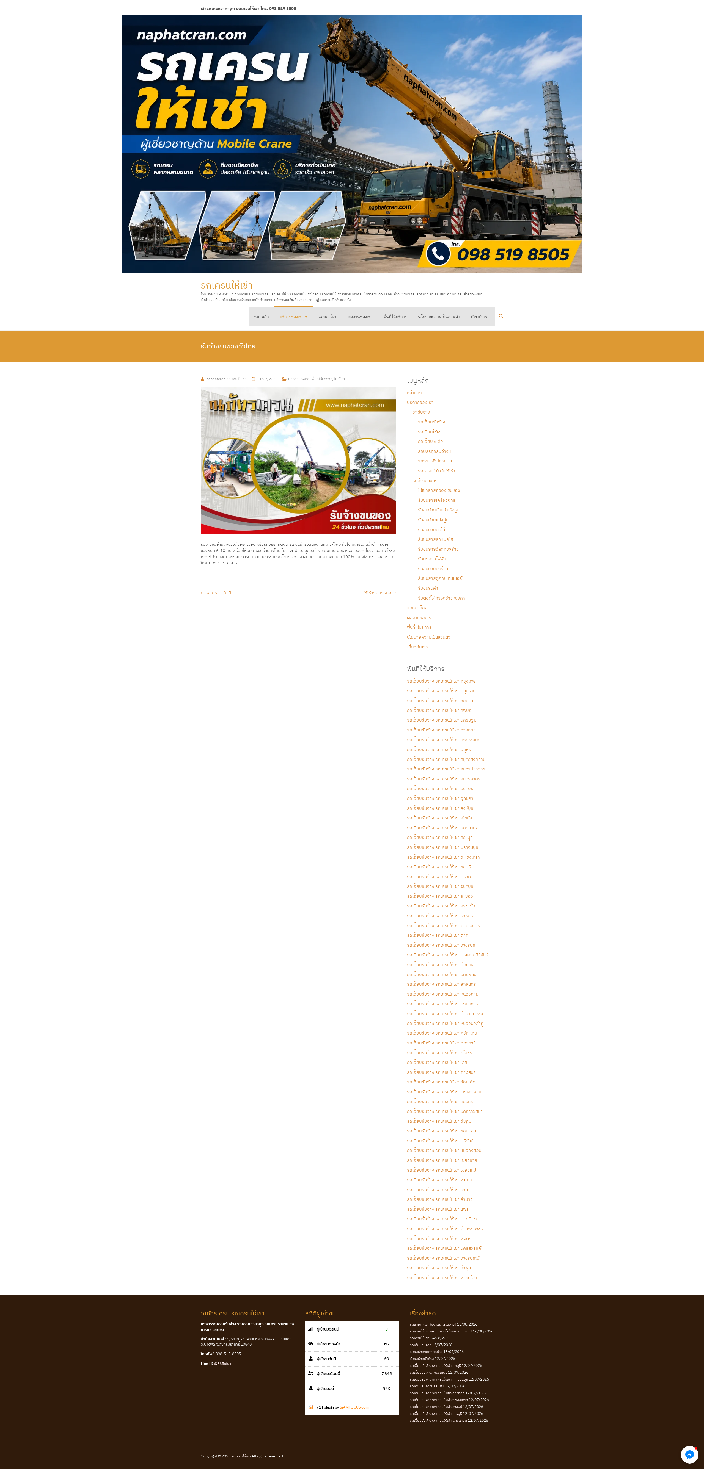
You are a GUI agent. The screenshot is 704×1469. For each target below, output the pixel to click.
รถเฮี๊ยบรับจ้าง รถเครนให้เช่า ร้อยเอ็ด (441, 1082)
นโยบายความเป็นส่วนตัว (439, 316)
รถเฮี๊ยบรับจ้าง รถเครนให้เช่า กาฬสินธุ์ (441, 1072)
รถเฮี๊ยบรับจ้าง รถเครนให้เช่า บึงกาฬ (440, 964)
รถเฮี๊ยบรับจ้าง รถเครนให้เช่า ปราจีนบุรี (442, 847)
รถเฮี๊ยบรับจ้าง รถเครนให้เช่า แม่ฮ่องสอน (444, 1150)
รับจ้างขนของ (425, 480)
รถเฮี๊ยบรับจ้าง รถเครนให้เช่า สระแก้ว (441, 905)
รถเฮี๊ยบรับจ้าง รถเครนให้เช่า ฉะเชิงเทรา (443, 857)
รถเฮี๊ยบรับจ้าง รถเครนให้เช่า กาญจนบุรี (443, 925)
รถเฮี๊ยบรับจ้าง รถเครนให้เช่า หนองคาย (443, 994)
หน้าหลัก (261, 316)
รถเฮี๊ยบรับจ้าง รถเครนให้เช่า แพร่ (438, 1209)
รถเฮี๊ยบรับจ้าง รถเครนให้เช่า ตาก (437, 935)
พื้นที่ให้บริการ (395, 316)
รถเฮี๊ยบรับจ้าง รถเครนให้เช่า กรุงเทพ (441, 681)
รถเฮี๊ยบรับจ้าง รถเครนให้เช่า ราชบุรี (440, 915)
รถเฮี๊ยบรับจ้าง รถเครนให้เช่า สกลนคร (441, 984)
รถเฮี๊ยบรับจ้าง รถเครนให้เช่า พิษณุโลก (442, 1277)
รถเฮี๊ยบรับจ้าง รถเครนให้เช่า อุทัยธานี (441, 798)
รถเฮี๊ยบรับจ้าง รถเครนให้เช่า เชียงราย (442, 1160)
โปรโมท (339, 378)
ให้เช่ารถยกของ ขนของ (439, 490)
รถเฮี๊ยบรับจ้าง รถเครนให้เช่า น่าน (437, 1189)
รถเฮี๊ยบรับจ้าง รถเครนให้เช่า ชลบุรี (439, 866)
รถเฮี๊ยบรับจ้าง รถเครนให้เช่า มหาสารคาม (444, 1091)
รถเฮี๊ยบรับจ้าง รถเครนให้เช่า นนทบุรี (440, 788)
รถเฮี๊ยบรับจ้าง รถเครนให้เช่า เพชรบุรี (441, 945)
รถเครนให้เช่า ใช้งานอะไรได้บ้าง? (433, 1324)
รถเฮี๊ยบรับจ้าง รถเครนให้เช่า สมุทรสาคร (443, 778)
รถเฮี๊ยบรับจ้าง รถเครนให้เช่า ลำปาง (440, 1199)
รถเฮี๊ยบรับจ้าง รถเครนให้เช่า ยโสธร (439, 1052)
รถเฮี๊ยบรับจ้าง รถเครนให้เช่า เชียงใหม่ (441, 1170)
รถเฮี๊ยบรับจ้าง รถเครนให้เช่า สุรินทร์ (440, 1101)
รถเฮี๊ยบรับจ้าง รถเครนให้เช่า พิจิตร (439, 1238)
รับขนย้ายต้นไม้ (431, 529)
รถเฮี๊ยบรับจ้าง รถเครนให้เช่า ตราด (439, 876)
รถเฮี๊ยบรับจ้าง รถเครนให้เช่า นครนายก (443, 827)
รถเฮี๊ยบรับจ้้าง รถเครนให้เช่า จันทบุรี (440, 886)
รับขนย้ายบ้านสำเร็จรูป (439, 509)
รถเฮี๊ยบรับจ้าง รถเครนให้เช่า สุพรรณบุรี (443, 739)
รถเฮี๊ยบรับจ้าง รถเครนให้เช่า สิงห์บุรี (440, 808)
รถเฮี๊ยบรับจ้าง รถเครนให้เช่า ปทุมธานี (441, 690)
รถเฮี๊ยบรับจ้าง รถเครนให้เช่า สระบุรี (440, 837)
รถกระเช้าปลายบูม (435, 461)
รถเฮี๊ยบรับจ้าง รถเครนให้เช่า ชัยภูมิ (439, 1121)
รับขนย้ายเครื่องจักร (436, 500)
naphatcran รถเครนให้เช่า (226, 378)
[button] (689, 1455)
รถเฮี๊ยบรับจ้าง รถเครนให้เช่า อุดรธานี (441, 1043)
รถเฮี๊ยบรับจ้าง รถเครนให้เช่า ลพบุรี (439, 710)
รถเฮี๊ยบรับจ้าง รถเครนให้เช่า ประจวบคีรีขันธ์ (447, 954)
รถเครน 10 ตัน (217, 592)
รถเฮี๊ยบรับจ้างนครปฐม (427, 1386)
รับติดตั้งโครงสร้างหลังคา (441, 598)
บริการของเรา (292, 316)
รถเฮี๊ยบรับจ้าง (431, 422)
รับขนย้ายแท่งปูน (433, 519)
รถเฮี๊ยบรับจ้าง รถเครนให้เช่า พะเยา (439, 1179)
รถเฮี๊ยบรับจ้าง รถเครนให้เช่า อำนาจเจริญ (445, 1013)
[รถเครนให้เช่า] (352, 144)
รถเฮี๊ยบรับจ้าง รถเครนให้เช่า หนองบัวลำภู (445, 1023)
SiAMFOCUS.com (354, 1407)
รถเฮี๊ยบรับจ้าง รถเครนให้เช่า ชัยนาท (440, 700)
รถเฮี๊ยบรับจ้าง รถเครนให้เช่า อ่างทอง (441, 730)
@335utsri (222, 1363)
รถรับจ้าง (421, 412)
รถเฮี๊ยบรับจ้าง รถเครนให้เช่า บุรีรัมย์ (440, 1140)
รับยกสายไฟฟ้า (432, 558)
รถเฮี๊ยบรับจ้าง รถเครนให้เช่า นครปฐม (441, 720)
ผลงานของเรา (360, 316)
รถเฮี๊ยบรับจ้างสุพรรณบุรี (428, 1372)
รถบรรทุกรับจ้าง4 (434, 451)
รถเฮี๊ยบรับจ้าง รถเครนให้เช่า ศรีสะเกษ (442, 1033)
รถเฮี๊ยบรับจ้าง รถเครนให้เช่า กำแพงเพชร (445, 1228)
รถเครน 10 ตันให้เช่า (436, 470)
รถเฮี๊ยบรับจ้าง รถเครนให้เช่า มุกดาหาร (442, 1003)
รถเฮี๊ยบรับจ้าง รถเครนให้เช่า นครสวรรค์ (444, 1248)
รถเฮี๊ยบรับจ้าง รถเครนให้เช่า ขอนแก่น (441, 1130)
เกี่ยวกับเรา (480, 316)
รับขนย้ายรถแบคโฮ (435, 539)
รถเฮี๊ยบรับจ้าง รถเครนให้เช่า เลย (437, 1062)
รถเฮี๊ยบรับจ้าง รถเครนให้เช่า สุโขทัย (439, 818)
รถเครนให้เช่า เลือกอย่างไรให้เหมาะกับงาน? (441, 1331)
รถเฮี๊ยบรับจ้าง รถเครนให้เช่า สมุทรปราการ (446, 769)
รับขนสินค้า (428, 588)
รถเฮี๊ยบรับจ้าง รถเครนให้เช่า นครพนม (441, 974)
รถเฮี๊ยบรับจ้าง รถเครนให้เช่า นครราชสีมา (445, 1111)
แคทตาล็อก (327, 316)
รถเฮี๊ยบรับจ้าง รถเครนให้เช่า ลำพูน (439, 1267)
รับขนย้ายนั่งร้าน (433, 568)
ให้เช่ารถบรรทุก (379, 592)
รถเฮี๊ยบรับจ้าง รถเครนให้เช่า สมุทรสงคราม (446, 759)
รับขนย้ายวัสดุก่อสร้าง (438, 549)
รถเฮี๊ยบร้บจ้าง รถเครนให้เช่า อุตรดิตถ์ (442, 1218)
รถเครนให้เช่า (226, 285)
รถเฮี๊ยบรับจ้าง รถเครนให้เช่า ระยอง (440, 896)
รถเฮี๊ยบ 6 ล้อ (430, 441)
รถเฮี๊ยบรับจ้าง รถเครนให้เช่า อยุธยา (440, 749)
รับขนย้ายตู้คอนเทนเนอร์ (440, 578)
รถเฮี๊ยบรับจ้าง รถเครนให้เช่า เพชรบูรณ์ (443, 1258)
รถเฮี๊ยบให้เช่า (430, 431)
